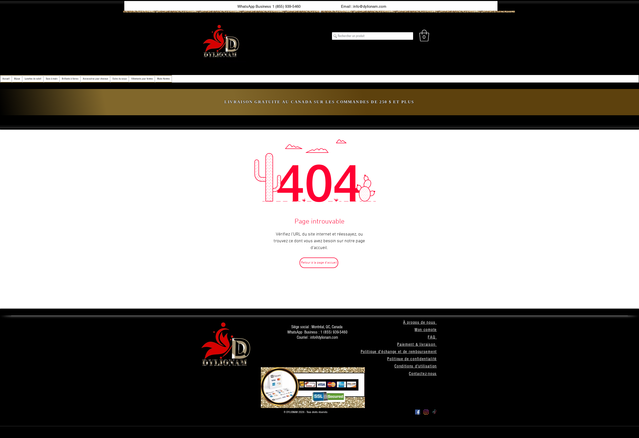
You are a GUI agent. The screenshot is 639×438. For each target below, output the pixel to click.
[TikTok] (434, 412)
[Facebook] (417, 412)
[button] (424, 35)
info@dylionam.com (369, 6)
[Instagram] (426, 412)
